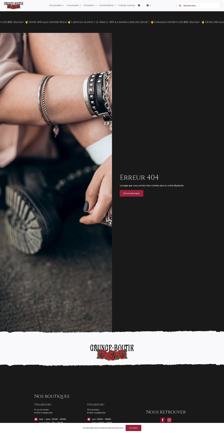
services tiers (117, 428)
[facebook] (162, 420)
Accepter (133, 428)
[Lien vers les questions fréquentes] (112, 22)
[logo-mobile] (13, 2)
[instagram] (169, 420)
